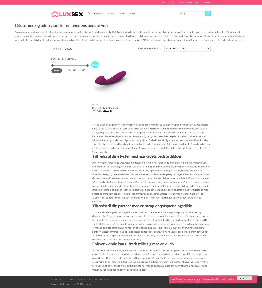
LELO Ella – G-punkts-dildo (105, 108)
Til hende (97, 13)
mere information (227, 279)
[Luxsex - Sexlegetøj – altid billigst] (67, 14)
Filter (56, 70)
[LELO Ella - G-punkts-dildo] (111, 79)
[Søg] (89, 14)
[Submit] (208, 13)
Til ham (110, 13)
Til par (121, 13)
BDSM (132, 13)
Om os (172, 2)
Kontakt (207, 2)
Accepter (245, 278)
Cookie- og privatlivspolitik (189, 2)
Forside (56, 48)
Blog (164, 2)
